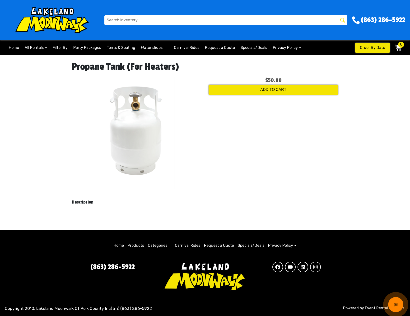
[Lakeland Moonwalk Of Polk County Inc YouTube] (290, 267)
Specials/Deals (254, 47)
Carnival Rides (186, 47)
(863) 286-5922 (112, 267)
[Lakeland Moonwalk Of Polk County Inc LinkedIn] (303, 267)
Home (14, 47)
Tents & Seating (121, 47)
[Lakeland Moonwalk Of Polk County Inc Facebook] (277, 267)
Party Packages (87, 47)
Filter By (60, 47)
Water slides (152, 47)
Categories (157, 245)
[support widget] (395, 304)
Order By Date (372, 47)
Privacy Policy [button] (286, 47)
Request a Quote (220, 47)
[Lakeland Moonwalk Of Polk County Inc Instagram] (315, 267)
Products (136, 245)
